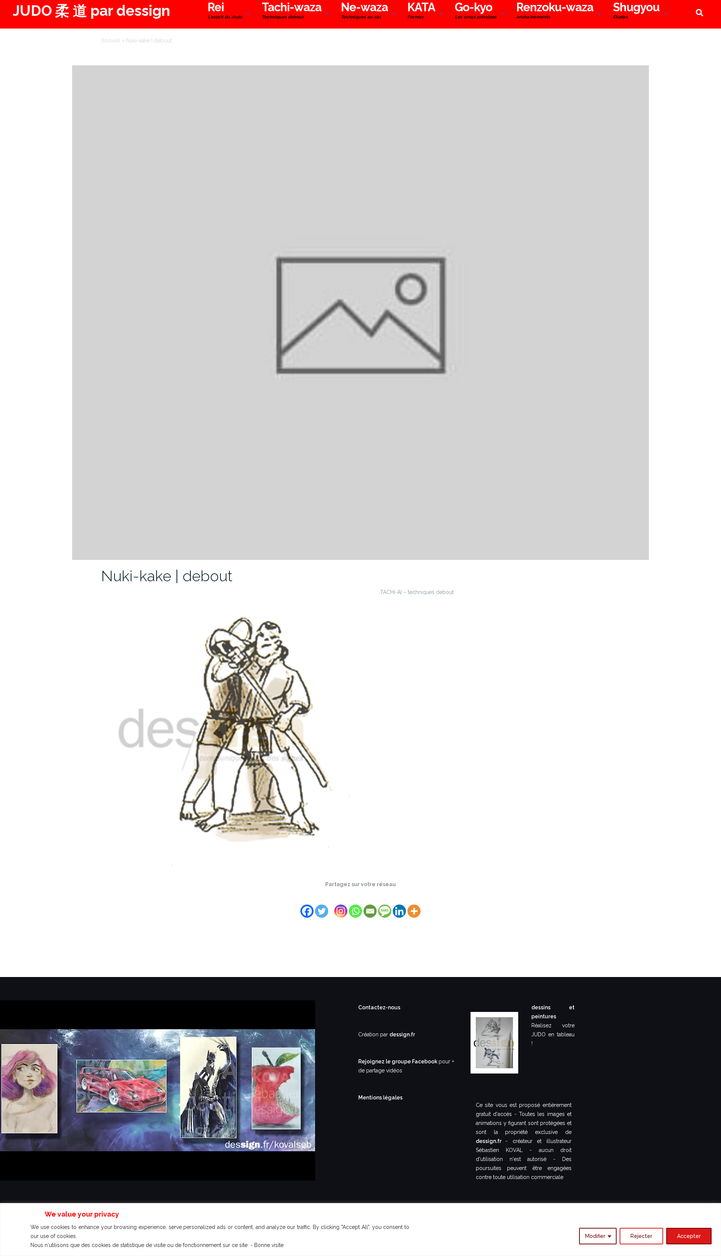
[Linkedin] (399, 907)
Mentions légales (380, 1098)
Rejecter (641, 1236)
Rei (225, 12)
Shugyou (636, 12)
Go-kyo (476, 12)
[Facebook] (307, 907)
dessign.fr (402, 1034)
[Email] (370, 907)
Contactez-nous (379, 1007)
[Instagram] (340, 907)
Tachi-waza (291, 12)
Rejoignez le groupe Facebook (398, 1061)
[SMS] (384, 907)
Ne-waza (364, 12)
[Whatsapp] (355, 907)
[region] (360, 1229)
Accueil (110, 41)
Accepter (689, 1236)
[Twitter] (321, 907)
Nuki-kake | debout (166, 576)
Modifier (595, 1236)
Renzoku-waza (554, 12)
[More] (414, 907)
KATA (421, 12)
